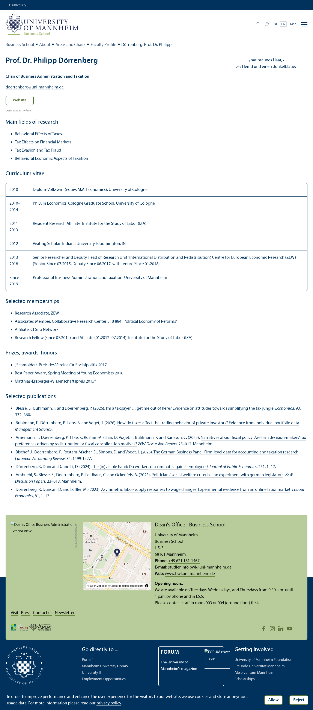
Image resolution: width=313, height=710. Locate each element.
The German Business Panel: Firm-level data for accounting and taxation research (225, 452)
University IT (92, 673)
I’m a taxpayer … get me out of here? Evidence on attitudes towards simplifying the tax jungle (190, 408)
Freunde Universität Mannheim (260, 666)
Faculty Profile (103, 45)
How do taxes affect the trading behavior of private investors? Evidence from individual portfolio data (208, 423)
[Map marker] (117, 553)
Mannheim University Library (105, 666)
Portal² (87, 660)
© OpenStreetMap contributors (125, 585)
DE (276, 24)
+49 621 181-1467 (184, 561)
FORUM (170, 652)
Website (19, 100)
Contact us (42, 613)
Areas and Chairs (71, 45)
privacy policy (108, 703)
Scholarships (245, 679)
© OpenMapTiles (97, 585)
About (44, 45)
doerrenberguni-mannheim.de (35, 87)
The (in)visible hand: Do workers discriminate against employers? (150, 467)
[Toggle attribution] (146, 585)
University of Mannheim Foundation (263, 660)
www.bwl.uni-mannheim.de (190, 574)
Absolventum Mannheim (254, 673)
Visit (14, 613)
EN (283, 24)
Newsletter (65, 613)
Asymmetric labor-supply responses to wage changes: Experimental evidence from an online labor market (195, 490)
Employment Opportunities (104, 679)
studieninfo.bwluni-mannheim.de (200, 567)
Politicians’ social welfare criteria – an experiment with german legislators (217, 475)
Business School (20, 45)
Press (25, 613)
